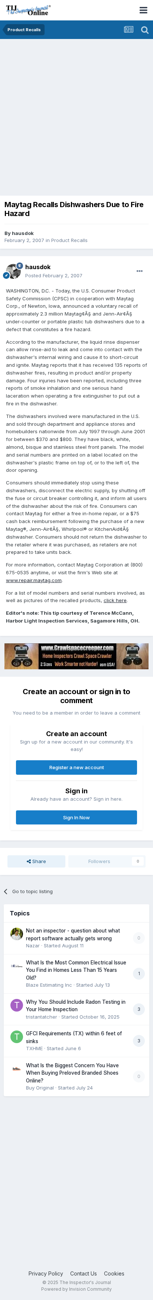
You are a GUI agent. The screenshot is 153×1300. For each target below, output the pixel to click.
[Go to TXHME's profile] (16, 1036)
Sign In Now (76, 817)
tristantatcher (41, 1017)
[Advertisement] (76, 119)
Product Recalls (69, 240)
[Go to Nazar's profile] (16, 934)
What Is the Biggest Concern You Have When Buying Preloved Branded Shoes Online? (72, 1073)
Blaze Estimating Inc (49, 985)
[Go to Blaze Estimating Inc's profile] (16, 966)
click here (115, 600)
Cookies (114, 1273)
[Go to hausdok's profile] (13, 271)
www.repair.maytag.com (34, 580)
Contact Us (83, 1273)
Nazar (33, 945)
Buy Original (40, 1088)
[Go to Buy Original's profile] (16, 1068)
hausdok (23, 233)
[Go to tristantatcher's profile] (16, 1005)
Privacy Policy (46, 1273)
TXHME (34, 1048)
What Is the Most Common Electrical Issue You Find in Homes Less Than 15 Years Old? (76, 970)
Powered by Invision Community (76, 1289)
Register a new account (76, 767)
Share (38, 861)
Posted (53, 275)
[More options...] (139, 271)
